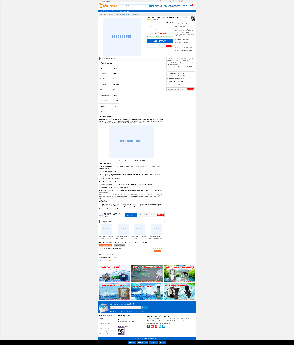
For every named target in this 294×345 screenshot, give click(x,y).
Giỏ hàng (189, 5)
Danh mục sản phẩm (108, 11)
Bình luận (155, 19)
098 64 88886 (186, 39)
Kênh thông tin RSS (103, 333)
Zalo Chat (154, 342)
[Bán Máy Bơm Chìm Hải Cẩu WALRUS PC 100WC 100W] (106, 234)
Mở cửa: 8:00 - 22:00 (174, 5)
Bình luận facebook (119, 245)
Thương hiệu (135, 11)
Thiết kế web (146, 338)
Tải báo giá (170, 22)
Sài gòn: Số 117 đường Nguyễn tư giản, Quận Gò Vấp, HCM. (184, 29)
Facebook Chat (144, 342)
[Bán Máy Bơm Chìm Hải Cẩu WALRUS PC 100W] (139, 234)
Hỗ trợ (188, 1)
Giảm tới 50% (158, 5)
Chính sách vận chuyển (104, 323)
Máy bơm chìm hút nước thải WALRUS (130, 14)
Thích (105, 260)
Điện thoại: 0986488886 (105, 1)
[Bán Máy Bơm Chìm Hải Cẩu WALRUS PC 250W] (123, 234)
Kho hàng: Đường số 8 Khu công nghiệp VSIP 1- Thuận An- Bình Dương (184, 34)
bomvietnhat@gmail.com (186, 50)
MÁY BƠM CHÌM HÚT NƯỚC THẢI (113, 14)
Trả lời (100, 260)
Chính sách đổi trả (103, 326)
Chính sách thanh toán (104, 321)
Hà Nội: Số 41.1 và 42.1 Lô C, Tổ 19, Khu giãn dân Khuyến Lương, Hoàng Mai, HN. (185, 25)
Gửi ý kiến (157, 251)
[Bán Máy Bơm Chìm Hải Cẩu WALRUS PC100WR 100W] (156, 234)
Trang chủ (101, 14)
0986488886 (129, 319)
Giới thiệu (176, 1)
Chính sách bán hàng (166, 1)
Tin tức (143, 11)
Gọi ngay (133, 342)
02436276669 (130, 321)
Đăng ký (144, 307)
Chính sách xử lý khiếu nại (105, 331)
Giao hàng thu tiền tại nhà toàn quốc (160, 36)
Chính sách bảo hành (104, 328)
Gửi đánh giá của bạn (105, 245)
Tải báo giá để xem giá (156, 33)
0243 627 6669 (188, 47)
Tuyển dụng (183, 1)
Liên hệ (193, 1)
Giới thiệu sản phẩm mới (154, 11)
